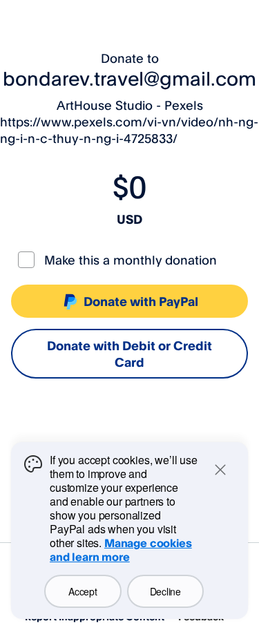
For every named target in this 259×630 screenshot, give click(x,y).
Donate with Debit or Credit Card (129, 354)
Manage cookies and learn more (121, 550)
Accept (82, 591)
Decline (165, 591)
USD (129, 219)
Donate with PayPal (141, 301)
